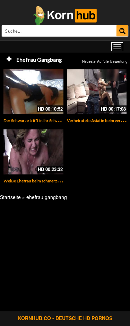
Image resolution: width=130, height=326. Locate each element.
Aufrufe (103, 61)
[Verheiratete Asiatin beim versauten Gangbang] (97, 91)
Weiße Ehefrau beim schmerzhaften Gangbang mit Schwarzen (59, 180)
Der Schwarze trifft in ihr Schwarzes (36, 120)
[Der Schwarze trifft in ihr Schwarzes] (33, 91)
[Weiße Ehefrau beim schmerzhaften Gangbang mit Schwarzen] (33, 151)
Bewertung (119, 61)
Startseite (10, 197)
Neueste (89, 61)
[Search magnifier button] (122, 31)
